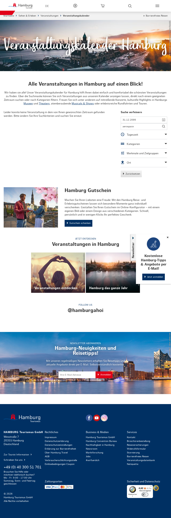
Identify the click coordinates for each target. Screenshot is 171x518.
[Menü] (151, 487)
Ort (128, 162)
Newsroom (91, 449)
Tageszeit (132, 134)
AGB (47, 456)
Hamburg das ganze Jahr (113, 273)
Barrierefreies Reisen (157, 16)
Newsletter (133, 250)
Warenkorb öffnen (102, 6)
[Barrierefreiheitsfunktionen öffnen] (75, 6)
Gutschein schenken (85, 207)
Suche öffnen (130, 6)
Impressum (51, 437)
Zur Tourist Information (17, 455)
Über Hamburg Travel (56, 453)
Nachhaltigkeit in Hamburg (100, 445)
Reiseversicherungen (137, 445)
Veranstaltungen (49, 16)
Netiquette (132, 464)
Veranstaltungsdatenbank (141, 460)
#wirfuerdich (92, 460)
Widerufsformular (136, 449)
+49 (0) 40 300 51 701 (22, 467)
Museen (28, 103)
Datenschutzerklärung (57, 441)
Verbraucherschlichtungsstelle (61, 460)
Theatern (44, 103)
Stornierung (133, 453)
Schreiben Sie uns (13, 460)
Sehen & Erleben (27, 16)
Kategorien (133, 144)
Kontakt (131, 437)
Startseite (8, 16)
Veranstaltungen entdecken (58, 273)
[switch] (145, 495)
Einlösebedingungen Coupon (59, 464)
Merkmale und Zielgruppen (142, 153)
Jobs (88, 456)
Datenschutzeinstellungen (58, 445)
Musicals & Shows (83, 103)
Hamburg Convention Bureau (101, 441)
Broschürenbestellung (138, 441)
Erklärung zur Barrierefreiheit (60, 449)
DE (47, 6)
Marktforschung (94, 453)
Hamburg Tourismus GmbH (100, 437)
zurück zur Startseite (44, 418)
